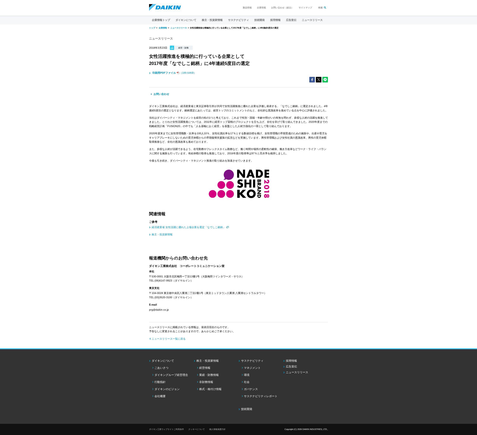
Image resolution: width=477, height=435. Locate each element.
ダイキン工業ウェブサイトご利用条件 (166, 429)
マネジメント (252, 367)
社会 (246, 382)
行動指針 (160, 382)
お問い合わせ (161, 94)
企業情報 (261, 7)
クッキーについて (196, 429)
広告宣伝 (291, 366)
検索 (320, 7)
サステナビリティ (252, 360)
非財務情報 (206, 382)
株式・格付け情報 (210, 389)
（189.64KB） (174, 72)
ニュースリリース (312, 19)
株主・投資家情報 (162, 234)
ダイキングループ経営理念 (171, 374)
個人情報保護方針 (217, 429)
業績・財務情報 (209, 374)
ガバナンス (251, 389)
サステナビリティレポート (260, 396)
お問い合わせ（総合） (282, 7)
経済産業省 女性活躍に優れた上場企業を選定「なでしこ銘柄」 (188, 227)
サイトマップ (305, 7)
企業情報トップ (161, 19)
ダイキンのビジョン (167, 389)
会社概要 (160, 396)
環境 (246, 374)
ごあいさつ (161, 367)
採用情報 (275, 19)
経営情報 (204, 367)
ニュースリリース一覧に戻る (169, 338)
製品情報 (247, 7)
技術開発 (259, 19)
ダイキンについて (163, 360)
